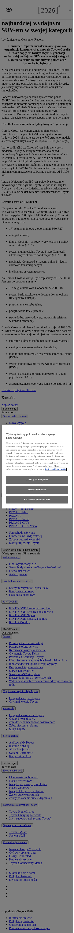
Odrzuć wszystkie (37, 489)
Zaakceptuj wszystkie (37, 479)
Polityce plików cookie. (55, 469)
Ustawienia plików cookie (37, 499)
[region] (37, 466)
